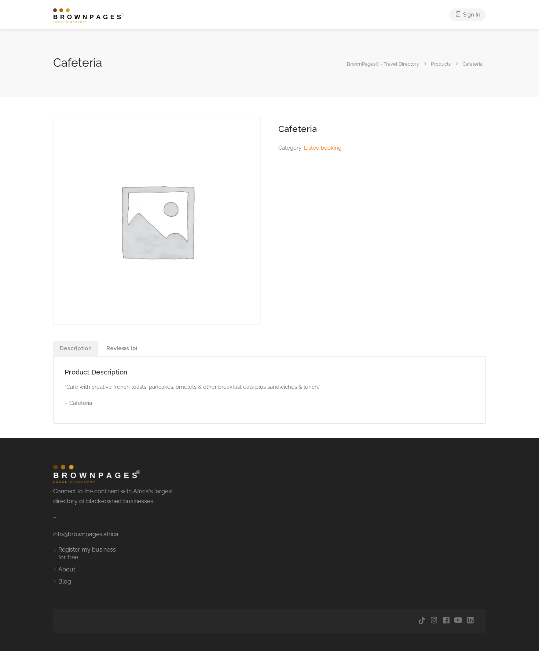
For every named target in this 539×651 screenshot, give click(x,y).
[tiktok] (421, 620)
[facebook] (446, 620)
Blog (64, 581)
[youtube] (458, 620)
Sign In (471, 14)
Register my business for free (87, 553)
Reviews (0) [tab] (121, 348)
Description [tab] (76, 348)
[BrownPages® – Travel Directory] (92, 15)
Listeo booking (322, 148)
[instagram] (434, 620)
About (66, 569)
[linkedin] (470, 620)
